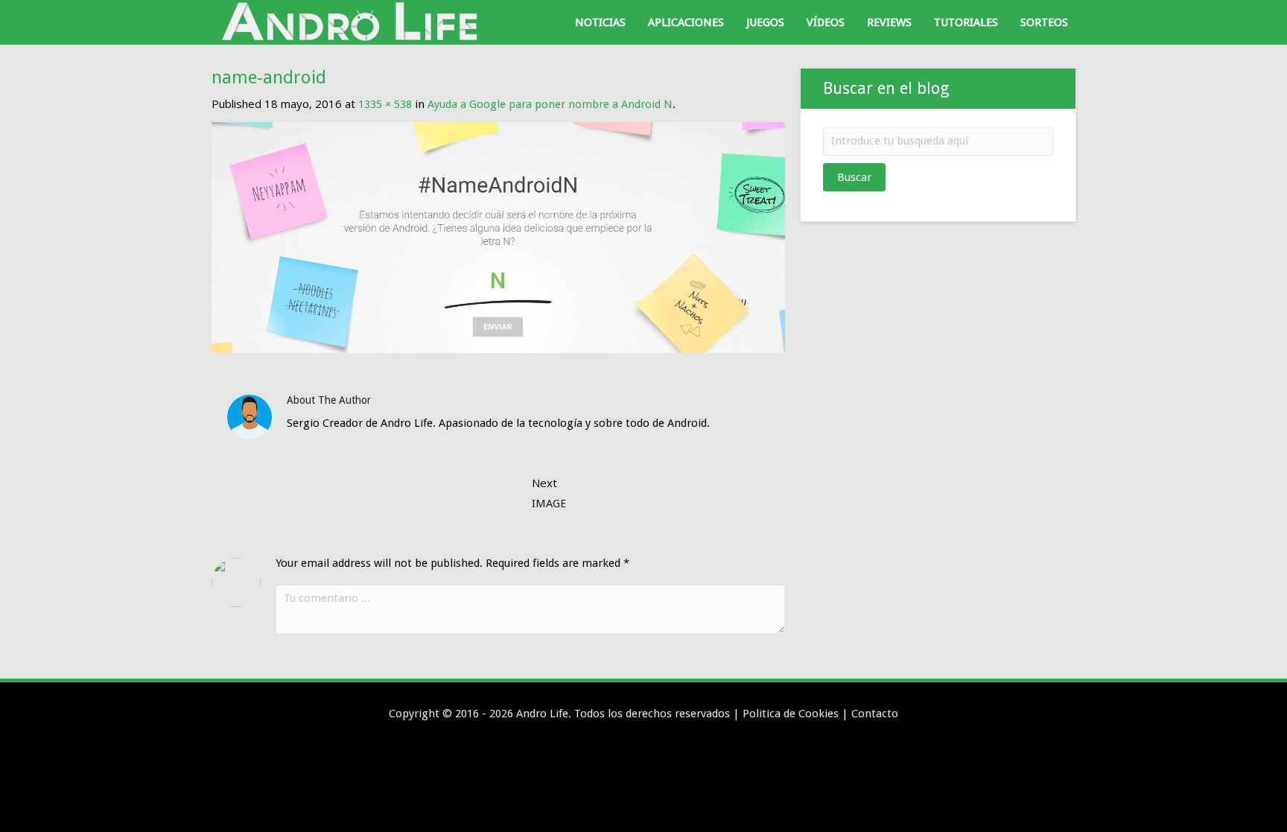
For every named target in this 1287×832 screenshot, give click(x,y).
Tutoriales (966, 22)
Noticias (600, 22)
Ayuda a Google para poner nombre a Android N (550, 104)
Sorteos (1044, 22)
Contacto (874, 713)
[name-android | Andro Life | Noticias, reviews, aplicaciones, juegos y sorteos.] (353, 21)
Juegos (765, 22)
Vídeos (826, 22)
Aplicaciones (686, 22)
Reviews (889, 22)
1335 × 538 (385, 104)
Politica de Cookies (791, 713)
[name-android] (498, 237)
